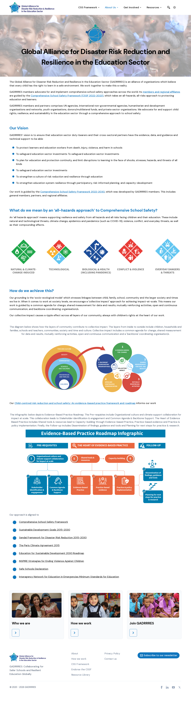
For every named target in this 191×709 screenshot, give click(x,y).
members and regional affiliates (161, 92)
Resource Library (80, 674)
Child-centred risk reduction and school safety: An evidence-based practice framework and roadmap (75, 403)
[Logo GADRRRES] (32, 7)
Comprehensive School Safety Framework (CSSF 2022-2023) (67, 95)
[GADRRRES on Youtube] (173, 687)
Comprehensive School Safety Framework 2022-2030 (72, 191)
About (74, 653)
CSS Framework (80, 664)
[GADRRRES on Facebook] (162, 687)
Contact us (110, 658)
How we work (78, 658)
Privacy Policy (112, 653)
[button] (89, 7)
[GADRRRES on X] (179, 687)
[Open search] (168, 7)
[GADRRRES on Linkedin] (167, 687)
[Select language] (174, 7)
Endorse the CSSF (81, 669)
